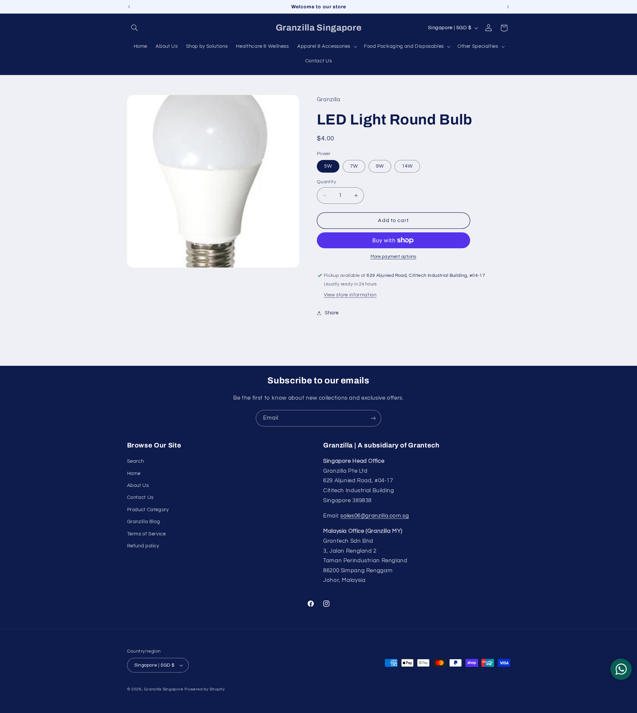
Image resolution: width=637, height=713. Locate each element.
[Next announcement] (508, 6)
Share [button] (332, 312)
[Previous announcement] (129, 6)
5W (328, 166)
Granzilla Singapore (163, 689)
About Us (138, 485)
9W (380, 166)
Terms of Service (146, 533)
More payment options (393, 257)
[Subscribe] (373, 418)
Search (135, 461)
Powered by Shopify (204, 689)
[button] (134, 28)
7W (354, 166)
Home (134, 473)
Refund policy (143, 545)
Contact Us (140, 497)
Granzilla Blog (143, 521)
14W (407, 166)
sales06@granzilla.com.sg (374, 516)
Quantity (326, 182)
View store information (350, 294)
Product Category (148, 509)
